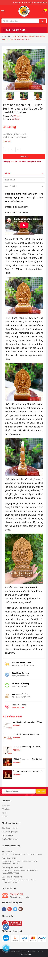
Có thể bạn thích (12, 716)
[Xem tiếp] (7, 141)
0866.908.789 (13, 873)
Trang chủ (6, 806)
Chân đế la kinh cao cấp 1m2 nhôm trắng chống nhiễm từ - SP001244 (26, 747)
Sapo (29, 954)
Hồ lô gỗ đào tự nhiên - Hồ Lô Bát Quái (27, 759)
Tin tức (4, 813)
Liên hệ (4, 817)
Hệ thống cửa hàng (40, 2)
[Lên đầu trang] (41, 942)
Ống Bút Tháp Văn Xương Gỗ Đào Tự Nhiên (27, 771)
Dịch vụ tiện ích (7, 835)
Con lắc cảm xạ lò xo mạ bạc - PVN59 (27, 722)
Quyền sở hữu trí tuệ (9, 839)
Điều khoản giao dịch (10, 832)
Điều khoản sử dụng (9, 828)
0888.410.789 (15, 161)
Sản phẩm (6, 809)
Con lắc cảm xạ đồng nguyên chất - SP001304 (26, 734)
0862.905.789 (13, 864)
